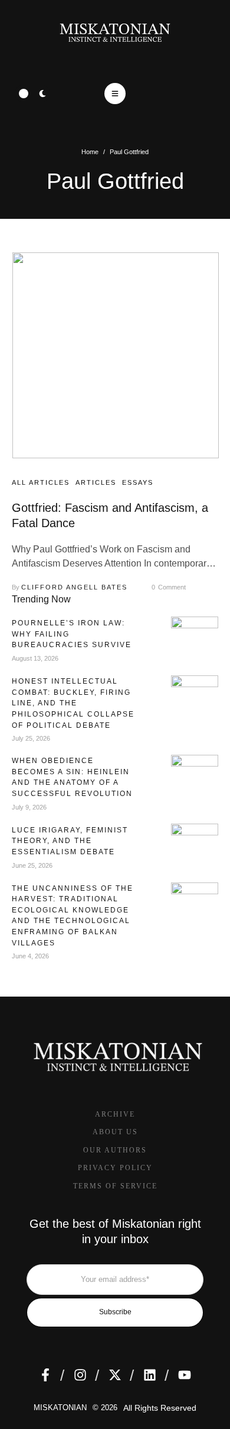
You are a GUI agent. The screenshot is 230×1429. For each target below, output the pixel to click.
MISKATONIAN (60, 1407)
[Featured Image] (115, 355)
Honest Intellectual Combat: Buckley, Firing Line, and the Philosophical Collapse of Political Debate (73, 703)
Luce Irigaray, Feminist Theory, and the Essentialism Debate (70, 841)
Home (89, 151)
